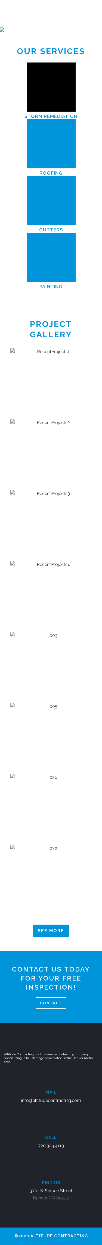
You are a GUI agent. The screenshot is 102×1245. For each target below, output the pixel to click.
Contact (51, 1003)
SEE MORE (51, 930)
